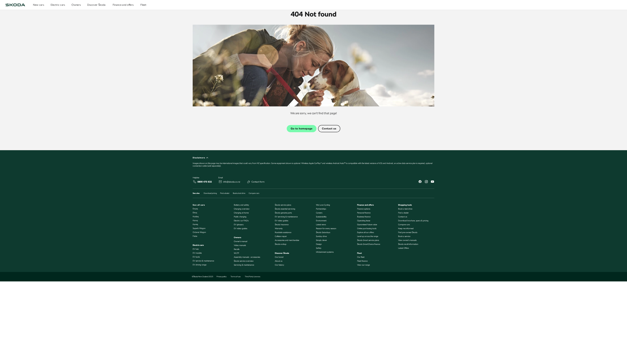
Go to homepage (301, 128)
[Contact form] (249, 182)
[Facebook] (420, 182)
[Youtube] (432, 182)
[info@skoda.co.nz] (220, 182)
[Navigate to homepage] (15, 5)
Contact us (329, 128)
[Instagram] (426, 182)
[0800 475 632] (195, 182)
